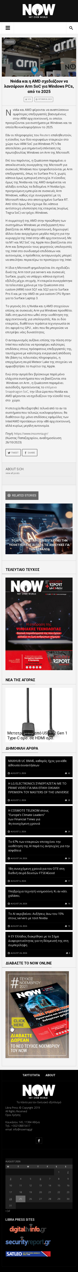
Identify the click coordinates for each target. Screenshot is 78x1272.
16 (68, 903)
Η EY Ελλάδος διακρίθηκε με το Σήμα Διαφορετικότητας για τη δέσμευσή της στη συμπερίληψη (38, 940)
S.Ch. (29, 99)
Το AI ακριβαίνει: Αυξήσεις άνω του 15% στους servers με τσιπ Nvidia (36, 916)
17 (68, 881)
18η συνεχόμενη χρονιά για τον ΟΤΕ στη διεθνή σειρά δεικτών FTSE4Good (36, 871)
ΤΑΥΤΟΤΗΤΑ (31, 1075)
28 (68, 800)
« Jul (7, 1210)
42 (68, 773)
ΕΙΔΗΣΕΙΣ (9, 42)
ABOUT (51, 1075)
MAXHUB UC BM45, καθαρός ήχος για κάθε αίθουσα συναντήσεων (37, 763)
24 (68, 858)
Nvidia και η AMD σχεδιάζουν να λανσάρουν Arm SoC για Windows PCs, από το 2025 (39, 86)
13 (68, 926)
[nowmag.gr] (39, 10)
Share (31, 452)
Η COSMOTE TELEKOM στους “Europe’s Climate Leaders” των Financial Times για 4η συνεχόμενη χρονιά (28, 817)
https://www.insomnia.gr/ (31, 434)
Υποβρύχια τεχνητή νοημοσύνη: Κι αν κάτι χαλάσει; (37, 893)
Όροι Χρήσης (13, 1115)
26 (68, 831)
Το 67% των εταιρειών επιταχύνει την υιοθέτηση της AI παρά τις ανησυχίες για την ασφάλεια (39, 846)
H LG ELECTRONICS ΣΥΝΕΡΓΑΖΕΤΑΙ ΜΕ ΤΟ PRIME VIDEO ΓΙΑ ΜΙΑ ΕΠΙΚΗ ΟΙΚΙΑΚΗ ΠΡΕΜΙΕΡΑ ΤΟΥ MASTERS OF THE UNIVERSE (38, 788)
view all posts (12, 473)
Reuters (45, 135)
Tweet (15, 452)
